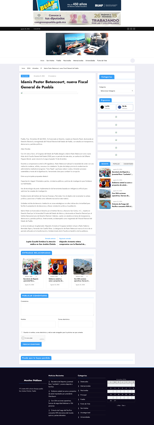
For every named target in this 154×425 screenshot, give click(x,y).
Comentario (128, 164)
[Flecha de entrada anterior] (21, 241)
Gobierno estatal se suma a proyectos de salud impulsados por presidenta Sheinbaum (56, 280)
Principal (83, 395)
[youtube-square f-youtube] (134, 29)
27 (126, 397)
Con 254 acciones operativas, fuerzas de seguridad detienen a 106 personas (81, 280)
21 (130, 394)
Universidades (90, 60)
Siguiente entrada (65, 238)
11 (118, 391)
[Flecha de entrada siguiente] (93, 241)
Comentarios (24, 301)
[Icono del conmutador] (20, 60)
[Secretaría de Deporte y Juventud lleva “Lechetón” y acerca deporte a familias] (32, 266)
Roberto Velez (28, 276)
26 (122, 397)
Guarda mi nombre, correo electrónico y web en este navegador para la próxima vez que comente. (53, 332)
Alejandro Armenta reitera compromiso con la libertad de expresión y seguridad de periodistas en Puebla (74, 243)
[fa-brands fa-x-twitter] (131, 29)
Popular (116, 164)
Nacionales (67, 60)
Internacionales (78, 60)
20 (126, 394)
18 (118, 394)
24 (115, 397)
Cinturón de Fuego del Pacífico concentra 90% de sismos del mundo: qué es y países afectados (122, 205)
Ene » (123, 405)
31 (115, 401)
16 (111, 394)
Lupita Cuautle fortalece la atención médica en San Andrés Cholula (41, 242)
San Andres (50, 60)
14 (130, 391)
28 (130, 397)
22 (133, 394)
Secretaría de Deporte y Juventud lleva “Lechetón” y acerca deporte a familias (30, 280)
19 (122, 394)
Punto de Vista (102, 60)
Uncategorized (85, 412)
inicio (42, 60)
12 (122, 391)
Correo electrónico (64, 319)
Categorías (102, 87)
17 (115, 394)
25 (118, 397)
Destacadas (84, 381)
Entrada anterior (50, 238)
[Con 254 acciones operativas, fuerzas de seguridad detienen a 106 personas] (82, 266)
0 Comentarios (52, 76)
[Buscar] (127, 61)
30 (111, 401)
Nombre (23, 319)
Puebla (59, 60)
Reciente (105, 164)
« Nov (119, 405)
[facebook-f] (128, 29)
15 (133, 391)
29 (133, 397)
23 (111, 397)
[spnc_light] (132, 60)
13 (126, 391)
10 (115, 391)
